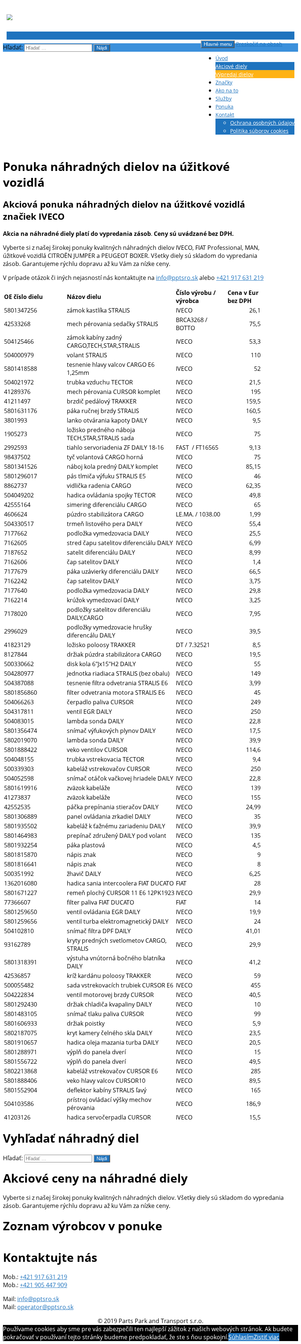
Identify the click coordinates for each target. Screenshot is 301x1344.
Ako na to (226, 90)
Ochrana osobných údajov (262, 122)
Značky (223, 82)
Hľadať (16, 36)
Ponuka (224, 106)
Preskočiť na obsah (259, 43)
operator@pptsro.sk (45, 1307)
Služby (223, 98)
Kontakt (224, 114)
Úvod (221, 58)
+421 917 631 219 (240, 278)
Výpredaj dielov (234, 74)
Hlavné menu (218, 44)
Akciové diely (231, 66)
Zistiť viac (266, 1337)
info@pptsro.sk (177, 278)
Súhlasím (241, 1337)
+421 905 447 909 (43, 1285)
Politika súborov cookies (259, 130)
